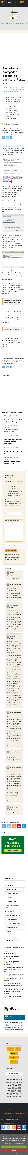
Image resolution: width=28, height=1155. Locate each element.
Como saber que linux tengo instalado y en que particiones (13, 441)
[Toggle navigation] (3, 5)
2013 (20, 1093)
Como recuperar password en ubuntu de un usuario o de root (13, 969)
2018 (16, 1088)
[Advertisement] (14, 48)
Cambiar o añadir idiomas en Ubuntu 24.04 (12, 462)
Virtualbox (10, 885)
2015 (7, 1093)
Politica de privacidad (6, 1109)
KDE (18, 1049)
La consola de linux (13, 923)
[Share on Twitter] (7, 137)
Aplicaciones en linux (13, 915)
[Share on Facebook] (3, 137)
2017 (9, 1090)
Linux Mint (14, 1058)
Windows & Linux (11, 889)
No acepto (14, 1150)
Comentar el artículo (11, 91)
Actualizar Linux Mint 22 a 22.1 (13, 452)
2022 (17, 1082)
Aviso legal (21, 1108)
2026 (7, 1079)
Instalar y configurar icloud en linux (11, 430)
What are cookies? (14, 1153)
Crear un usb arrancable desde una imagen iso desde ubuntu (13, 985)
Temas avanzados (11, 919)
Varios (8, 931)
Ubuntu (14, 1062)
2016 (16, 1090)
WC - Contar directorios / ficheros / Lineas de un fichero (13, 991)
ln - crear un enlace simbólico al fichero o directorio (11, 962)
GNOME (11, 1049)
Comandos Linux (11, 901)
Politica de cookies (19, 1109)
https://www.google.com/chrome (13, 148)
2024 (20, 1079)
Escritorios (10, 911)
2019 (9, 1088)
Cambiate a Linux (12, 893)
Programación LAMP (12, 927)
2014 (14, 1093)
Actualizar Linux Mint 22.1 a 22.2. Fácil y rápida (13, 421)
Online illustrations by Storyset (9, 1119)
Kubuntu (14, 1054)
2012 (11, 1096)
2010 (17, 1096)
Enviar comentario (11, 550)
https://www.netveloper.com (14, 1025)
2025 (14, 1079)
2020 (16, 1085)
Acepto (14, 1146)
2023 (10, 1082)
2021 (9, 1085)
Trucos (8, 897)
